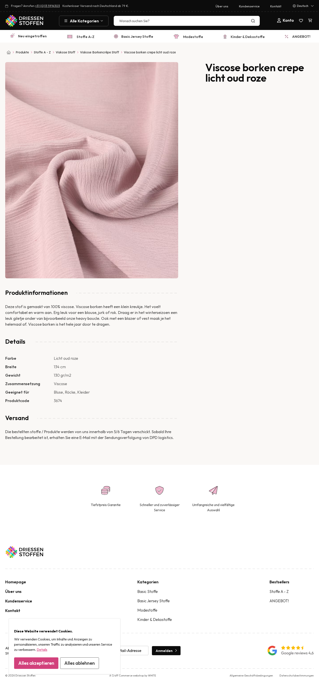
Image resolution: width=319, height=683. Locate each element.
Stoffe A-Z (85, 37)
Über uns (221, 6)
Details (42, 649)
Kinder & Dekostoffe (248, 37)
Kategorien (147, 581)
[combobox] (187, 21)
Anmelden (164, 650)
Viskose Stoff (65, 52)
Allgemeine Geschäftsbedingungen (251, 675)
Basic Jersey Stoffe (137, 36)
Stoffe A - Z (42, 52)
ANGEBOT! (301, 36)
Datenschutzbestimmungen (297, 675)
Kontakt (275, 6)
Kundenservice (249, 6)
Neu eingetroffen (32, 36)
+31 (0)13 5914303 (47, 6)
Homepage (15, 581)
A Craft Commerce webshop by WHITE (132, 675)
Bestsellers (279, 581)
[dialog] (64, 646)
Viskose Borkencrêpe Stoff (99, 52)
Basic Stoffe (147, 591)
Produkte (22, 52)
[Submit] (254, 21)
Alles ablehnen (79, 663)
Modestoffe (193, 37)
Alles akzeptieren (36, 663)
